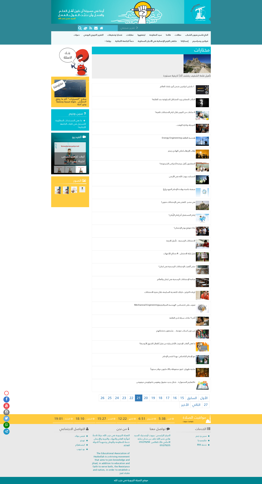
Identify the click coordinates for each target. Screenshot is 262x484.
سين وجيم (76, 113)
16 (175, 398)
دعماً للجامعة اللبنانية (124, 41)
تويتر (83, 440)
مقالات (178, 35)
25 (110, 398)
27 (206, 404)
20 (146, 398)
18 (160, 398)
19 (153, 398)
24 (117, 398)
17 (167, 398)
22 (131, 398)
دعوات (77, 35)
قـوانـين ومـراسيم (200, 41)
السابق (192, 398)
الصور (77, 180)
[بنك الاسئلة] (74, 62)
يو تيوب (81, 449)
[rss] (91, 28)
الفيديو (77, 137)
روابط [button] (108, 41)
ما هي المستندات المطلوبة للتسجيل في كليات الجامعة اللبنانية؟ (70, 124)
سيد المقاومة (155, 35)
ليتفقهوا (141, 35)
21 (139, 398)
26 (102, 398)
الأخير (185, 404)
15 (182, 398)
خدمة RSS (202, 444)
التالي (196, 404)
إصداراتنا (184, 41)
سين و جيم (201, 436)
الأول (204, 398)
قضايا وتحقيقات (115, 35)
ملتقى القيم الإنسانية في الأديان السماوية (157, 41)
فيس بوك (80, 436)
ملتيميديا (202, 440)
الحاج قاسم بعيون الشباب (196, 35)
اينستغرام (80, 444)
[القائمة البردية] (96, 28)
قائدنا (168, 35)
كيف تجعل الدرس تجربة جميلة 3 (73, 159)
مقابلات (129, 35)
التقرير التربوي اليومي (93, 35)
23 (124, 398)
